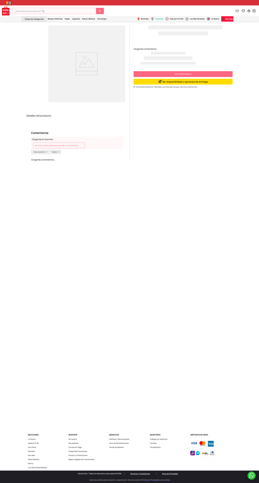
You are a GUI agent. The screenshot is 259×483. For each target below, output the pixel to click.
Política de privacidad (135, 478)
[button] (183, 82)
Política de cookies (154, 478)
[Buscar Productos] (100, 11)
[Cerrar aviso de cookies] (214, 476)
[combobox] (58, 11)
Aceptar (174, 478)
